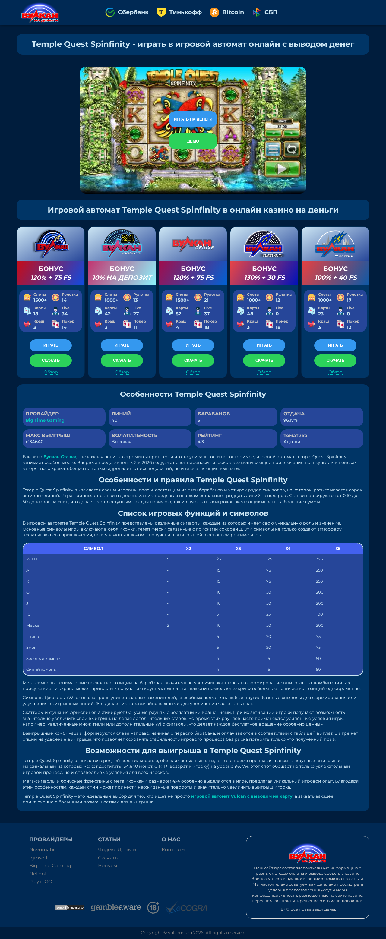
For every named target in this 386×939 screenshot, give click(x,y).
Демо (193, 141)
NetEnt (38, 874)
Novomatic (42, 849)
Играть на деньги (193, 119)
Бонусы (107, 865)
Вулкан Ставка (59, 456)
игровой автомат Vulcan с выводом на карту (242, 796)
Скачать (108, 858)
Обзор (51, 372)
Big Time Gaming (45, 420)
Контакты (173, 849)
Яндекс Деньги (117, 849)
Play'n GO (40, 881)
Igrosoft (38, 858)
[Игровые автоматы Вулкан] (40, 12)
